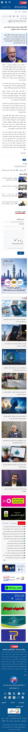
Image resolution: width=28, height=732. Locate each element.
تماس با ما (24, 718)
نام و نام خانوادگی (20, 219)
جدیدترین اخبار (21, 523)
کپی (10, 21)
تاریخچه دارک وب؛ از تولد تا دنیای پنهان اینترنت (15, 548)
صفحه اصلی (24, 12)
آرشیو (3, 718)
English (3, 721)
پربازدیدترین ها (13, 523)
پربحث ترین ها (5, 523)
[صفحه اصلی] (14, 3)
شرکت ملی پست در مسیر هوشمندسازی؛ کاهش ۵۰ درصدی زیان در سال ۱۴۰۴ (9, 195)
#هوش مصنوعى (19, 706)
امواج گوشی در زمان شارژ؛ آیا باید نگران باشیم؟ (15, 543)
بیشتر (4, 560)
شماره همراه (21, 224)
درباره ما (7, 718)
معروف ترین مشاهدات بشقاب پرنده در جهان (15, 550)
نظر (23, 228)
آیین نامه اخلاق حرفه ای (15, 718)
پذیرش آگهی (23, 721)
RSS (8, 721)
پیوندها (11, 721)
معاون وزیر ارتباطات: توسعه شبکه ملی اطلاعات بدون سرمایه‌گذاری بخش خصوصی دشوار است (9, 203)
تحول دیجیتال (17, 721)
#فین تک (12, 702)
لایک (23, 170)
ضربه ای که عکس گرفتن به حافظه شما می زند (15, 546)
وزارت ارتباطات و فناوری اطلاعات (20, 166)
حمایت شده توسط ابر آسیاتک (14, 716)
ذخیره (20, 253)
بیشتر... (25, 675)
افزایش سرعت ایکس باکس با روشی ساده (16, 541)
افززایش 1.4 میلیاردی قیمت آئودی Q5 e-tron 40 (15, 558)
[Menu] (1, 2)
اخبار (19, 12)
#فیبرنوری (4, 702)
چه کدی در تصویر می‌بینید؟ (17, 243)
